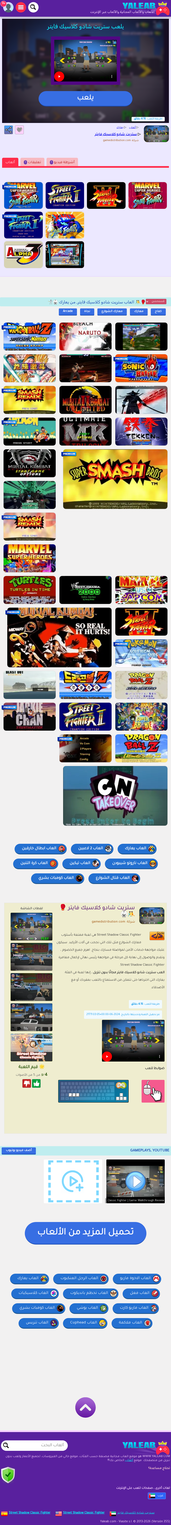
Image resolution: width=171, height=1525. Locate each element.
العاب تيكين (80, 863)
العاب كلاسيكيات (33, 1293)
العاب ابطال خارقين (39, 848)
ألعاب (10, 162)
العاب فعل (140, 1293)
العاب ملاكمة (130, 1323)
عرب (160, 1495)
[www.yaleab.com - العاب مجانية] (142, 1447)
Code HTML (159, 936)
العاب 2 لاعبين (90, 848)
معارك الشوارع (112, 311)
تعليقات (33, 162)
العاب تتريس (37, 1323)
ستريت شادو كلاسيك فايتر (136, 1513)
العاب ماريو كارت (134, 1308)
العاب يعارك (135, 848)
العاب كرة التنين (34, 863)
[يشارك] (8, 129)
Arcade (68, 311)
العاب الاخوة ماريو (135, 1278)
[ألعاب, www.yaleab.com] (142, 8)
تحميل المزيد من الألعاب (85, 1233)
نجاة (87, 311)
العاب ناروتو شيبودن (129, 863)
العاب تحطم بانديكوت (89, 1293)
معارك (138, 311)
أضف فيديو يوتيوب (19, 1150)
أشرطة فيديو (63, 162)
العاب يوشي (87, 1308)
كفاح (158, 311)
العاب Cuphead (83, 1323)
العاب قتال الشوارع (113, 878)
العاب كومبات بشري (56, 878)
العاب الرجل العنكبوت (79, 1278)
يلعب (85, 98)
